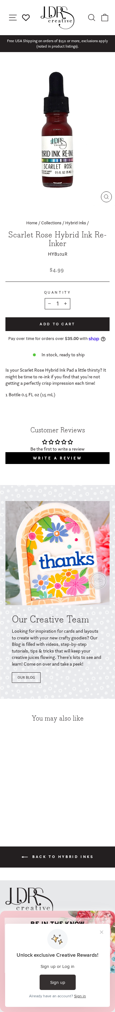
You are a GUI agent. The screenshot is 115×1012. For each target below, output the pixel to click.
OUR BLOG (26, 677)
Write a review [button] (57, 458)
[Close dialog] (110, 915)
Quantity (57, 292)
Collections (51, 222)
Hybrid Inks (75, 222)
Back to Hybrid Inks (62, 856)
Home (31, 222)
